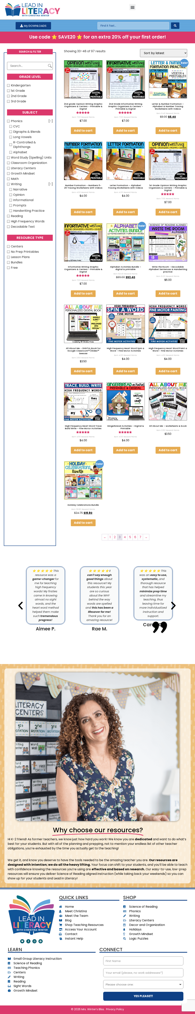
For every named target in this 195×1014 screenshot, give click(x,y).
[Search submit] (175, 25)
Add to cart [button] (83, 130)
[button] (132, 7)
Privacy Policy (115, 1009)
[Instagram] (34, 941)
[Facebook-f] (28, 941)
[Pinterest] (40, 941)
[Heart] (22, 941)
